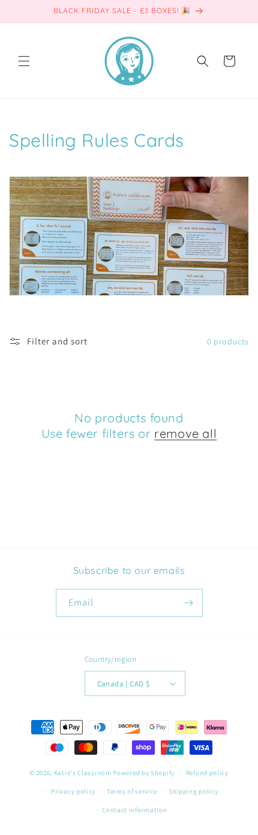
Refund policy (207, 773)
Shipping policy (193, 791)
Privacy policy (73, 791)
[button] (24, 61)
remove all (185, 433)
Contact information (134, 810)
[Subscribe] (189, 603)
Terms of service (132, 791)
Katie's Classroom (83, 773)
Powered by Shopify (144, 773)
